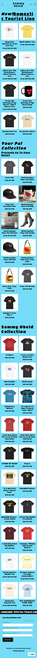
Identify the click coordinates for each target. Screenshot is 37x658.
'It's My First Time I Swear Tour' (9, 490)
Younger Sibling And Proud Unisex (27, 545)
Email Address (7, 622)
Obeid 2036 (9, 381)
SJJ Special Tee (9, 131)
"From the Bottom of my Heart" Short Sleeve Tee (9, 103)
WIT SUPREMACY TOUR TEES (27, 602)
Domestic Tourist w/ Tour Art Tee (9, 43)
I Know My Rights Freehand (27, 518)
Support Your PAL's (9, 314)
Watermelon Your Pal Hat (10, 259)
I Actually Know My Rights (9, 544)
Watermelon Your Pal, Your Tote (27, 259)
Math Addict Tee (27, 42)
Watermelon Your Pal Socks (27, 232)
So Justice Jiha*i (27, 131)
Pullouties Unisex (10, 407)
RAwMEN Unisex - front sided (9, 518)
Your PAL (9, 177)
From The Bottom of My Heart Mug (27, 102)
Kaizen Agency (19, 650)
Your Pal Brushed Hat (10, 205)
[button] (2, 4)
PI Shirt (9, 355)
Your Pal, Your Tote (9, 287)
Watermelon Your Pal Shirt (27, 178)
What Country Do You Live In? (10, 628)
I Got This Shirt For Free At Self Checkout (9, 437)
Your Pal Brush (27, 286)
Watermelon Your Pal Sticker (10, 232)
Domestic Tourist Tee (9, 602)
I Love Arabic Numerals (27, 356)
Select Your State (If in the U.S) (11, 633)
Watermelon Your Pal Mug (27, 205)
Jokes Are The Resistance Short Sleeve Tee (9, 73)
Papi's (27, 463)
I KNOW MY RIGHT (10, 463)
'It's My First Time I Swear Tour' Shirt (27, 408)
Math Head (27, 381)
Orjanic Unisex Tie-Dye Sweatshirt (27, 574)
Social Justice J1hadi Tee (9, 573)
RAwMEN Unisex (27, 488)
